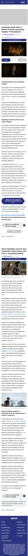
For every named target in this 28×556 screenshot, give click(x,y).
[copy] (11, 37)
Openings (20, 522)
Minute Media (8, 544)
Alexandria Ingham (8, 34)
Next (22, 60)
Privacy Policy (5, 530)
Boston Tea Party (19, 164)
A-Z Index (20, 536)
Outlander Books (10, 236)
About (3, 522)
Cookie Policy (5, 533)
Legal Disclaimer (22, 533)
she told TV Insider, (12, 351)
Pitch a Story (20, 527)
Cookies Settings (6, 540)
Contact (3, 525)
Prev (6, 60)
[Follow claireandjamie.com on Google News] (24, 225)
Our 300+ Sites (21, 525)
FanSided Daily (5, 527)
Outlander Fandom (10, 510)
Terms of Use (21, 530)
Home (2, 236)
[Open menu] (2, 2)
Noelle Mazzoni (7, 256)
